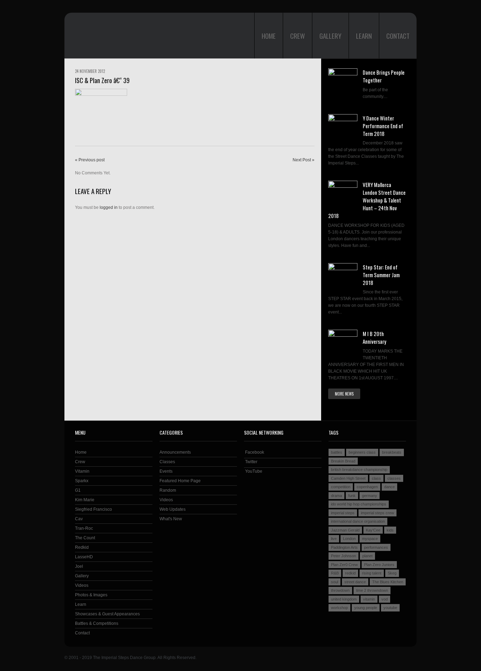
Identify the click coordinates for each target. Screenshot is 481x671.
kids (390, 530)
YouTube (253, 471)
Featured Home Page (180, 480)
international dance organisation (358, 521)
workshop (339, 607)
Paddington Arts (344, 547)
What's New (171, 518)
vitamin (369, 599)
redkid (350, 573)
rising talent (371, 573)
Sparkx (81, 480)
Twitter (250, 461)
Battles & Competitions (96, 623)
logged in (109, 207)
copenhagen (367, 487)
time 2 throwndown (372, 590)
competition (340, 487)
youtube (390, 607)
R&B (335, 573)
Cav (79, 518)
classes (394, 478)
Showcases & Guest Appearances (107, 613)
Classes (167, 461)
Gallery (330, 36)
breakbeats (391, 452)
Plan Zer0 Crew (344, 565)
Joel (79, 566)
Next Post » (303, 159)
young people (365, 607)
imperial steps (343, 513)
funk (352, 495)
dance (389, 487)
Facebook (254, 452)
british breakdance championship (359, 469)
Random (168, 490)
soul (334, 582)
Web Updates (173, 509)
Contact (398, 36)
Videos (81, 585)
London (349, 538)
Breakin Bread (343, 461)
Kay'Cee (373, 530)
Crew (297, 36)
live (334, 538)
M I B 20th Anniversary (374, 337)
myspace (370, 538)
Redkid (82, 547)
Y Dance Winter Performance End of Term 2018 (383, 125)
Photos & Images (91, 594)
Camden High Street (348, 478)
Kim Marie (84, 499)
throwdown (340, 590)
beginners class (362, 452)
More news (344, 394)
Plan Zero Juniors (379, 565)
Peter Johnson (343, 556)
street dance (355, 582)
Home (269, 36)
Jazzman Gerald (345, 530)
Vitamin (82, 471)
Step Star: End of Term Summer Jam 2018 (381, 274)
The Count (85, 537)
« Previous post (90, 159)
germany (369, 495)
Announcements (175, 452)
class (376, 478)
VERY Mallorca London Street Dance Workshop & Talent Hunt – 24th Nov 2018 (367, 200)
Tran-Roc (84, 528)
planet (367, 556)
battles (336, 452)
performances (376, 547)
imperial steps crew (377, 513)
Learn (364, 36)
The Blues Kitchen (387, 582)
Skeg (392, 573)
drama (336, 495)
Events (166, 471)
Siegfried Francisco (93, 509)
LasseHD (84, 556)
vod (384, 599)
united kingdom (344, 599)
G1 (78, 490)
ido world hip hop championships (358, 504)
